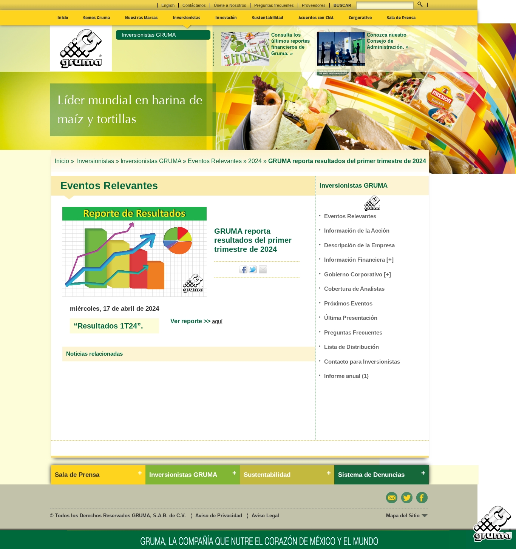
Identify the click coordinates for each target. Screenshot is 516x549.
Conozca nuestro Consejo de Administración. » (387, 41)
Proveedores (314, 5)
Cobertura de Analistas (354, 288)
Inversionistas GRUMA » (153, 161)
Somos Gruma (96, 17)
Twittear (253, 269)
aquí (217, 321)
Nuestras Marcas (141, 17)
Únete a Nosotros (230, 5)
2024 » (257, 161)
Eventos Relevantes (350, 216)
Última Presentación (350, 318)
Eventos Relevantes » (217, 161)
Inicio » (65, 161)
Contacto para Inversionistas (362, 361)
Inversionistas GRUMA (149, 35)
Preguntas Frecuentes (353, 332)
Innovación (226, 17)
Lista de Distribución (351, 347)
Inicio (62, 17)
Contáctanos (194, 5)
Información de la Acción (356, 230)
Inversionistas (186, 17)
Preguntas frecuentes (274, 5)
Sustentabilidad (267, 17)
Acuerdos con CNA (316, 17)
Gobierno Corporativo (357, 274)
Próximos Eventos (348, 303)
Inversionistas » (98, 161)
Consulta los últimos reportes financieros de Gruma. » (290, 44)
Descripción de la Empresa (359, 245)
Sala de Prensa (401, 17)
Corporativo (360, 17)
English (168, 5)
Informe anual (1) (346, 376)
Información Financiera (359, 259)
